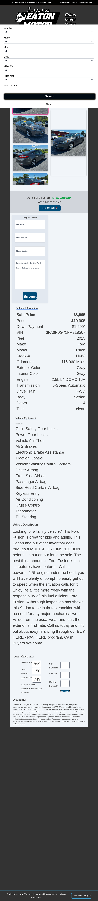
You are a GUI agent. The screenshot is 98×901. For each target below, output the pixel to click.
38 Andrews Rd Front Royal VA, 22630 (38, 2)
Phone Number (22, 251)
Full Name (20, 224)
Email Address (21, 238)
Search (49, 96)
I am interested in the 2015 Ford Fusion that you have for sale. (28, 265)
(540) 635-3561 (84, 2)
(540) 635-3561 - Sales (67, 2)
